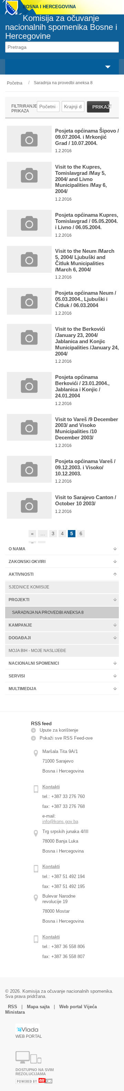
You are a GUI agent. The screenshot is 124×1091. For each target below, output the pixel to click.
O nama (17, 549)
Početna (14, 83)
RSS (13, 1006)
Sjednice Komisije (29, 587)
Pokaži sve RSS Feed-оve (66, 738)
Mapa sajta (38, 1006)
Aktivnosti (21, 574)
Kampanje (20, 625)
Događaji (20, 638)
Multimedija (23, 688)
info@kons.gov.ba (60, 821)
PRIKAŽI (101, 107)
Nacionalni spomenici (34, 663)
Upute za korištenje (59, 730)
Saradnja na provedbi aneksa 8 (63, 82)
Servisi (17, 676)
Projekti (19, 599)
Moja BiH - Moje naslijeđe (37, 650)
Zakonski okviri (27, 561)
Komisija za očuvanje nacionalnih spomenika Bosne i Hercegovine (61, 27)
